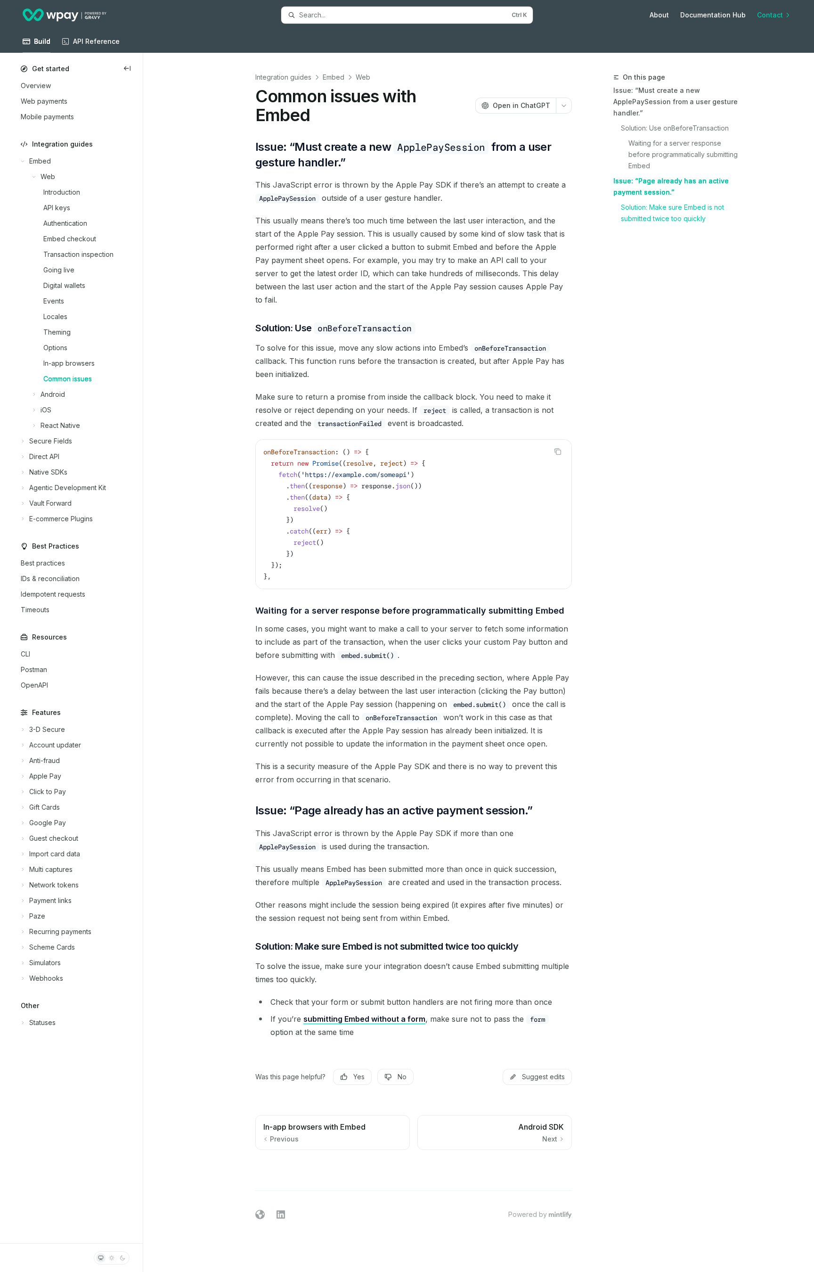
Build (42, 41)
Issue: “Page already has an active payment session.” (671, 186)
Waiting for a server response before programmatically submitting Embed (683, 154)
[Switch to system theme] (101, 1258)
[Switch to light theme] (111, 1258)
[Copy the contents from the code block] (558, 451)
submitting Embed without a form (364, 1019)
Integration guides (283, 77)
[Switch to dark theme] (122, 1258)
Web (363, 77)
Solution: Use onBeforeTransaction (675, 128)
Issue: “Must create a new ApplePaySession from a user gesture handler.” (675, 101)
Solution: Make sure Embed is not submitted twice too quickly (673, 212)
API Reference (96, 41)
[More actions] (564, 106)
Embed (333, 77)
